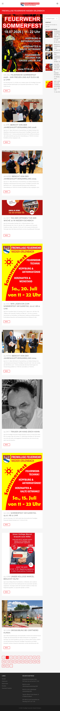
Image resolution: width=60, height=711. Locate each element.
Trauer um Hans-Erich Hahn (25, 432)
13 (15, 661)
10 (3, 661)
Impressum (4, 681)
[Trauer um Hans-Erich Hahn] (22, 404)
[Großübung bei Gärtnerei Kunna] (22, 613)
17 (30, 661)
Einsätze (4, 686)
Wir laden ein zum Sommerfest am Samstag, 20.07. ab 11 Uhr (22, 306)
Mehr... (7, 90)
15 (23, 661)
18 (34, 661)
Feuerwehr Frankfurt (7, 688)
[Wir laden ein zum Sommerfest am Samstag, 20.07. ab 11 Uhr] (22, 272)
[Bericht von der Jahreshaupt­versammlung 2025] (22, 162)
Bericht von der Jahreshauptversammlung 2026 (30, 685)
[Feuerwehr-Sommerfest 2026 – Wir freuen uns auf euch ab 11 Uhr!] (22, 43)
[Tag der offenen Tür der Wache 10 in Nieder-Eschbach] (22, 207)
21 (7, 666)
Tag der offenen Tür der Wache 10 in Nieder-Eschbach (30, 695)
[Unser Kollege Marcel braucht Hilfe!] (22, 553)
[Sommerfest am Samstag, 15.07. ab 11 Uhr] (22, 481)
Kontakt (4, 678)
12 (11, 661)
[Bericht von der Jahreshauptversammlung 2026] (22, 110)
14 (19, 661)
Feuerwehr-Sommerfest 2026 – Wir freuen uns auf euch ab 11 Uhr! (21, 77)
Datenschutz (5, 683)
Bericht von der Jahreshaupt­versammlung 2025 (29, 690)
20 (3, 666)
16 (26, 661)
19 (38, 661)
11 (7, 661)
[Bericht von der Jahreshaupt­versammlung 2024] (22, 341)
